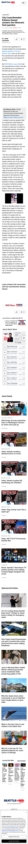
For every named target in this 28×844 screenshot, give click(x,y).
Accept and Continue (14, 841)
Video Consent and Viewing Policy (10, 830)
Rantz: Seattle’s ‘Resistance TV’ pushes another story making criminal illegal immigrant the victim (13, 571)
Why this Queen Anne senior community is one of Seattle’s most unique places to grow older (13, 699)
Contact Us (14, 809)
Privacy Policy (15, 827)
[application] (14, 198)
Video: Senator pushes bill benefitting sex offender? (11, 482)
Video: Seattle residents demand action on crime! (11, 453)
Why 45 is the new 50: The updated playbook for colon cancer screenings (12, 750)
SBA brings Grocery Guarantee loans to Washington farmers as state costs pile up (13, 422)
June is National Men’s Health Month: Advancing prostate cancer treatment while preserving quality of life (13, 671)
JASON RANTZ (5, 14)
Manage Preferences (14, 836)
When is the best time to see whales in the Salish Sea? (12, 725)
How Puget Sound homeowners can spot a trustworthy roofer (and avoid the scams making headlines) (13, 642)
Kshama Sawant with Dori (13, 117)
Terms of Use (7, 827)
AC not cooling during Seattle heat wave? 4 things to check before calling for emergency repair (13, 614)
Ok (26, 812)
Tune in (7, 321)
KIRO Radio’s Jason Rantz (13, 64)
